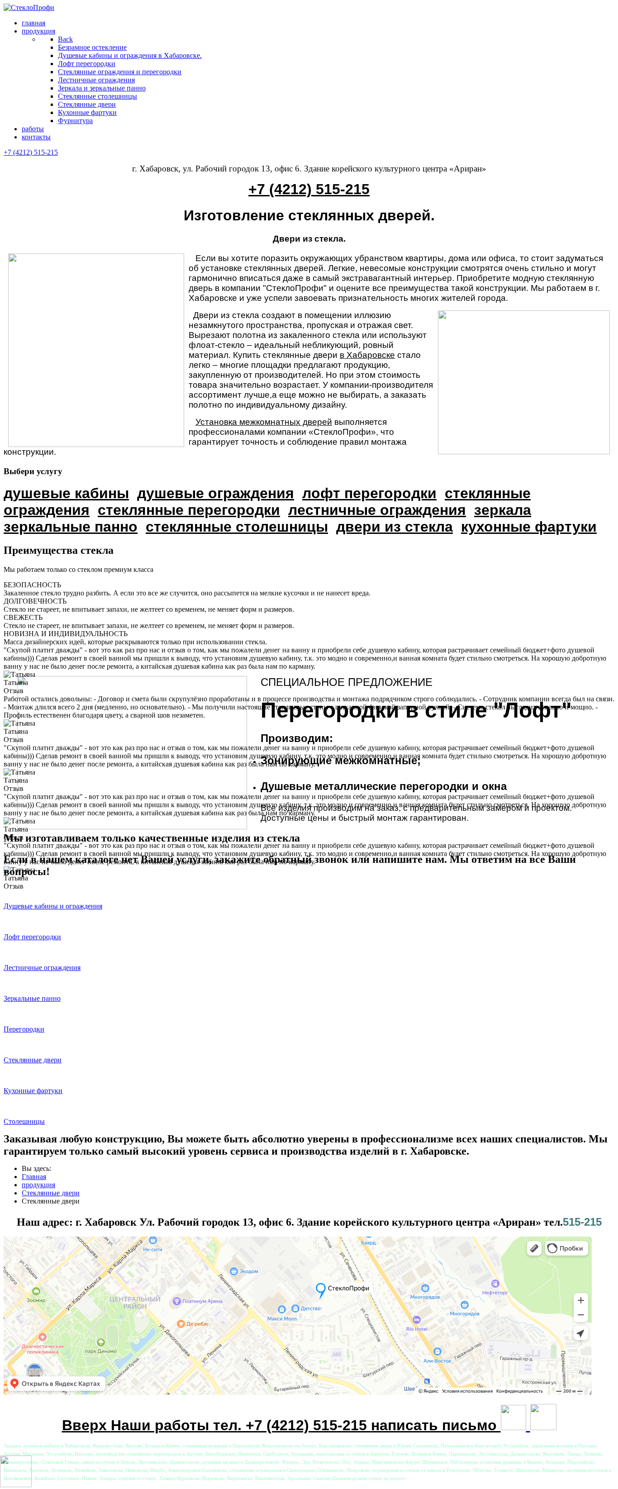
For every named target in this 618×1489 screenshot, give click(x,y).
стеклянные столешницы (237, 527)
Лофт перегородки (32, 937)
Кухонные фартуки (33, 1090)
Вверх (86, 1425)
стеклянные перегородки (189, 510)
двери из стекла (394, 527)
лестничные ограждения (377, 510)
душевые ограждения (215, 493)
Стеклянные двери (33, 1060)
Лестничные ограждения (42, 967)
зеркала (502, 510)
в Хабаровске (367, 355)
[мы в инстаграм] (513, 1425)
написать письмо (436, 1425)
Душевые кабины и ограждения (53, 906)
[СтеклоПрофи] (29, 7)
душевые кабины (66, 493)
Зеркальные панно (32, 998)
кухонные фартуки (529, 527)
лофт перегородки (369, 493)
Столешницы (24, 1121)
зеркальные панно (71, 527)
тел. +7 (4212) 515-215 (292, 1425)
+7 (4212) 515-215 (31, 152)
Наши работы (162, 1425)
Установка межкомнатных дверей (263, 422)
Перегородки (24, 1029)
